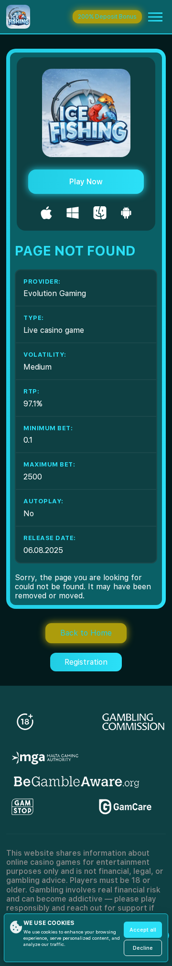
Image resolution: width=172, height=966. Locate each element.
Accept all (142, 930)
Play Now (86, 181)
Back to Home (86, 632)
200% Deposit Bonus (107, 16)
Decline (143, 948)
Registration (86, 662)
